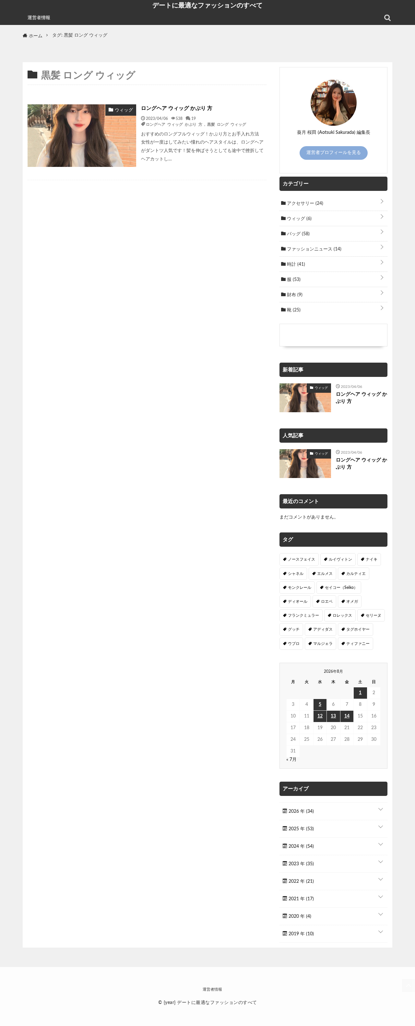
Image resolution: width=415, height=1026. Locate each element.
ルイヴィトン (340, 559)
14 (347, 716)
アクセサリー (304, 203)
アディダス (323, 629)
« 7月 (291, 759)
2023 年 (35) (300, 864)
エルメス (325, 574)
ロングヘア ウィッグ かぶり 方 (176, 108)
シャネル (295, 574)
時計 (295, 264)
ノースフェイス (301, 559)
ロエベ (327, 601)
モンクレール (299, 587)
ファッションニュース (313, 249)
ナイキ (371, 559)
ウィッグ (299, 218)
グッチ (294, 629)
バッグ (298, 234)
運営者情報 (39, 18)
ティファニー (358, 644)
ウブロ (294, 644)
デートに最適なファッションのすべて (207, 5)
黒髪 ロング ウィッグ (226, 124)
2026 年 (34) (300, 811)
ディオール (297, 601)
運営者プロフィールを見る (333, 152)
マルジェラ (323, 644)
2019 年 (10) (300, 934)
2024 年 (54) (300, 846)
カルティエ (356, 574)
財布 (294, 295)
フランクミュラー (303, 615)
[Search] (387, 18)
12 (320, 716)
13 (333, 716)
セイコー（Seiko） (341, 587)
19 (193, 118)
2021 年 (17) (300, 899)
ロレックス (342, 615)
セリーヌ (373, 615)
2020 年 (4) (299, 916)
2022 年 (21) (300, 881)
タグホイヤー (358, 629)
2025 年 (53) (300, 829)
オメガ (352, 601)
